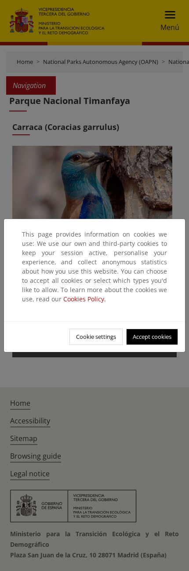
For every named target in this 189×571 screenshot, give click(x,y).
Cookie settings (96, 337)
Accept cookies (152, 337)
